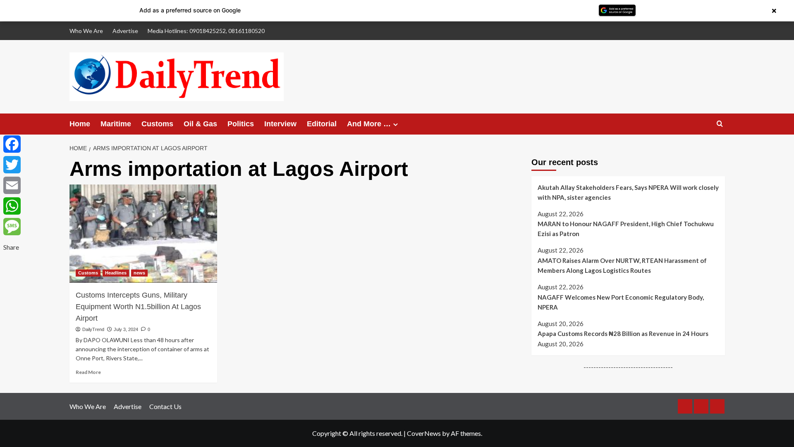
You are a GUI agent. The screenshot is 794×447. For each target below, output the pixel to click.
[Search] (720, 124)
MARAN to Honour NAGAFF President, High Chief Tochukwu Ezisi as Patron (626, 228)
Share (11, 247)
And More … (369, 124)
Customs (157, 124)
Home (79, 124)
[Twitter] (12, 164)
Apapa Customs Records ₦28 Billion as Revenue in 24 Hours (623, 333)
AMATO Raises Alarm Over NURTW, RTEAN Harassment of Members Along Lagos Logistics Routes (622, 265)
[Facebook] (12, 144)
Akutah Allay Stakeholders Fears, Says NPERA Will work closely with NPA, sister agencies (628, 192)
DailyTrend (93, 329)
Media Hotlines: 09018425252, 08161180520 (206, 30)
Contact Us (165, 406)
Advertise (125, 30)
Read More (88, 372)
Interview (280, 124)
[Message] (12, 226)
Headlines (116, 272)
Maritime (115, 124)
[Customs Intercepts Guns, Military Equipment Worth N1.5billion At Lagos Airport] (143, 233)
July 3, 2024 (126, 329)
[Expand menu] (395, 124)
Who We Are (86, 30)
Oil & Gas (200, 124)
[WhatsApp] (12, 206)
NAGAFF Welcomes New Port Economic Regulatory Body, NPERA (621, 302)
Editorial (322, 124)
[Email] (12, 185)
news (139, 272)
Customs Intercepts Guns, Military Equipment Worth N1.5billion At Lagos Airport (138, 306)
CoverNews (424, 433)
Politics (240, 124)
